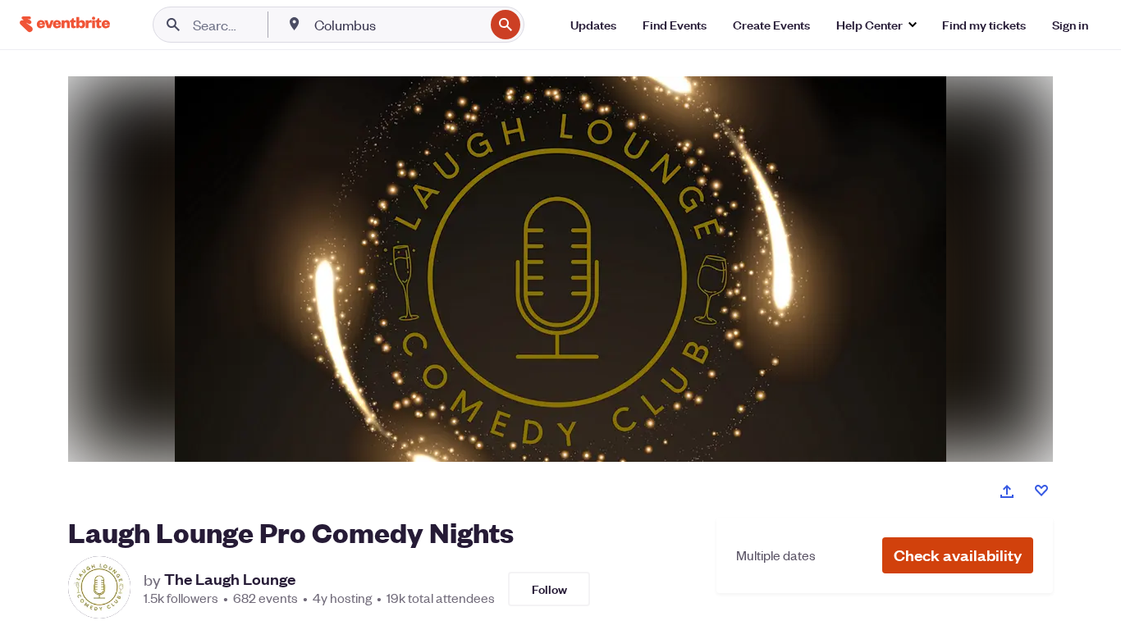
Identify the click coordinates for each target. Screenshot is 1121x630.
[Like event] (1041, 490)
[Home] (65, 24)
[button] (957, 555)
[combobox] (397, 24)
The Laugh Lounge (229, 579)
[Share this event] (1007, 491)
